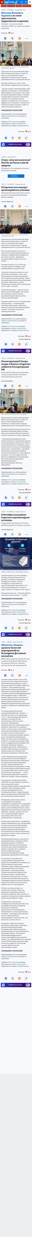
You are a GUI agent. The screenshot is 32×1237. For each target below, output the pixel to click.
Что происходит (11, 9)
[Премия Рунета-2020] (16, 2)
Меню (2, 2)
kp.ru (12, 33)
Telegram (4, 116)
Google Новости (22, 126)
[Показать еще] (27, 38)
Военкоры (19, 5)
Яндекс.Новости (17, 124)
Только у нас (11, 5)
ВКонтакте (13, 116)
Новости (3, 5)
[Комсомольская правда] (10, 2)
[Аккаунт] (30, 2)
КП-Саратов (12, 122)
